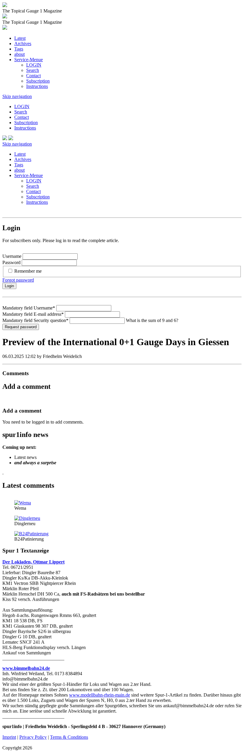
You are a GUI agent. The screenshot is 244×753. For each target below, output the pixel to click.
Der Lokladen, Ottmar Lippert (33, 561)
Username (11, 256)
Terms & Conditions (69, 737)
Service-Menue (28, 59)
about (19, 54)
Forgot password (18, 279)
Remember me (28, 271)
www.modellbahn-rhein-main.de (99, 694)
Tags (18, 48)
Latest (20, 38)
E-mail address (33, 314)
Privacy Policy (33, 737)
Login (9, 286)
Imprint (9, 737)
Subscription (38, 80)
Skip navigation (17, 96)
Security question (35, 320)
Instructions (37, 86)
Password (11, 262)
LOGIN (33, 64)
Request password (21, 327)
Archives (22, 43)
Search (32, 70)
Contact (33, 75)
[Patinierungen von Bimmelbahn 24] (31, 533)
